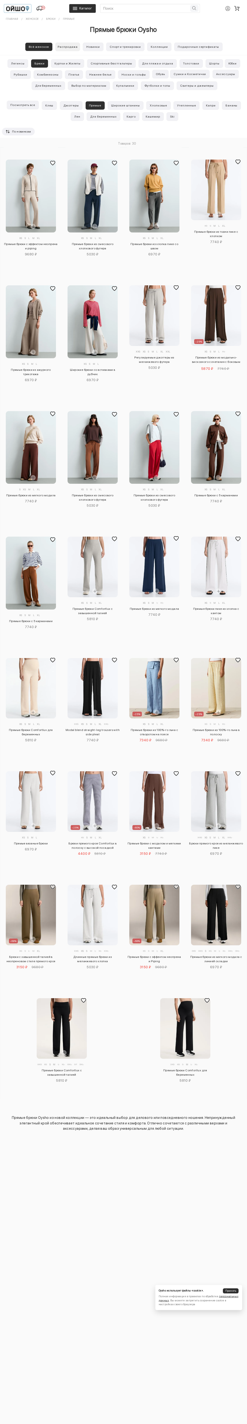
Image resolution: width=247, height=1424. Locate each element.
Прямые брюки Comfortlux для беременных (31, 732)
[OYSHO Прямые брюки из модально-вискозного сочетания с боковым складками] (216, 315)
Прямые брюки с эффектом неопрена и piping (31, 246)
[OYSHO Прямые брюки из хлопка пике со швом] (154, 196)
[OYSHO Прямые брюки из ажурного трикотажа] (31, 321)
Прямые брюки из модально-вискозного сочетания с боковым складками (216, 360)
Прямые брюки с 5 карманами (216, 495)
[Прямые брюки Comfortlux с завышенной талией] (92, 567)
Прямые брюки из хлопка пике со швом (154, 246)
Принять (230, 1290)
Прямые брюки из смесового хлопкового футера (93, 246)
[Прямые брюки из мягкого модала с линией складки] (216, 915)
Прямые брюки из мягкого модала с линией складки (216, 959)
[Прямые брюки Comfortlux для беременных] (31, 688)
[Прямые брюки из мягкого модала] (154, 567)
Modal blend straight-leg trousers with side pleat (93, 732)
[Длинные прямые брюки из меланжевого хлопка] (92, 915)
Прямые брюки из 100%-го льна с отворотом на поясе (154, 732)
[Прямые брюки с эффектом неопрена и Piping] (154, 915)
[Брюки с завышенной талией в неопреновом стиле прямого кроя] (31, 915)
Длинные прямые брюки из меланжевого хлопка (92, 959)
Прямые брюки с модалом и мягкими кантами (154, 845)
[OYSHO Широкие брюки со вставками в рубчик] (92, 321)
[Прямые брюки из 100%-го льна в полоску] (216, 688)
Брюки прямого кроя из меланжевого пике (216, 845)
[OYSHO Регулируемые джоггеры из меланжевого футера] (154, 315)
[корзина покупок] (237, 8)
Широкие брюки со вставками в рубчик (92, 372)
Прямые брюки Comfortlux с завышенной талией (93, 611)
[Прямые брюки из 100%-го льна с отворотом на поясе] (154, 688)
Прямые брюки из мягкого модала (31, 495)
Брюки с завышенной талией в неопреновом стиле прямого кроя (31, 959)
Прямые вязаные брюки (31, 843)
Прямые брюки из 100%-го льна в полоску (216, 732)
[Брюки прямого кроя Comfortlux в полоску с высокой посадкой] (92, 801)
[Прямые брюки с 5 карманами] (31, 573)
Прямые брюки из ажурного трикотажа (31, 372)
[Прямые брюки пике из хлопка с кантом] (216, 567)
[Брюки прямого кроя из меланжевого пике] (216, 801)
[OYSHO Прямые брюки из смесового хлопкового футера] (92, 196)
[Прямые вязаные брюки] (31, 801)
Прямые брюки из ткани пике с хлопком (216, 234)
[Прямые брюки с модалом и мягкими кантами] (154, 801)
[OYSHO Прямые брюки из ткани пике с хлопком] (216, 190)
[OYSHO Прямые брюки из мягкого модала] (31, 447)
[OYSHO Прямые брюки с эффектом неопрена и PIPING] (31, 196)
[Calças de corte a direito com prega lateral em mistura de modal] (92, 688)
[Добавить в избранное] (53, 163)
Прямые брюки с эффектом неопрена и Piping (154, 959)
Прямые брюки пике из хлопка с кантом (216, 611)
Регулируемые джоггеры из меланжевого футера (154, 360)
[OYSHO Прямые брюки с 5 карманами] (216, 447)
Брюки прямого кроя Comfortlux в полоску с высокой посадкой (93, 845)
